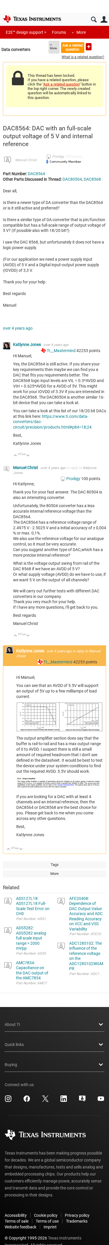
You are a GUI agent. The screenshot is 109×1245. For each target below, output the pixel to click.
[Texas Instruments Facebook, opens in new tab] (26, 1100)
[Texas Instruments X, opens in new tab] (45, 1100)
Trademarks (76, 1221)
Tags (55, 864)
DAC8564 (36, 173)
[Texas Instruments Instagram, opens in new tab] (8, 1100)
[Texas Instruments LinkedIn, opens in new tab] (63, 1100)
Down (28, 455)
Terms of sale (16, 1221)
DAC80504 (72, 179)
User (104, 20)
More (81, 32)
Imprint (50, 1227)
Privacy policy (77, 1215)
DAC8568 (92, 179)
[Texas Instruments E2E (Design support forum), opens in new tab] (82, 1100)
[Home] (32, 19)
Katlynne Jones (27, 344)
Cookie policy (46, 1215)
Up (15, 455)
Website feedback (20, 1227)
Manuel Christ (26, 160)
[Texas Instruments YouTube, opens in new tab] (100, 1100)
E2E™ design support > (26, 32)
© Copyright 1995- (26, 1238)
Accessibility (16, 1215)
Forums (59, 32)
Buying (11, 1064)
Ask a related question (72, 47)
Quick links (14, 1044)
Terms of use (47, 1221)
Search (94, 20)
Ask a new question (89, 46)
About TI (12, 1024)
